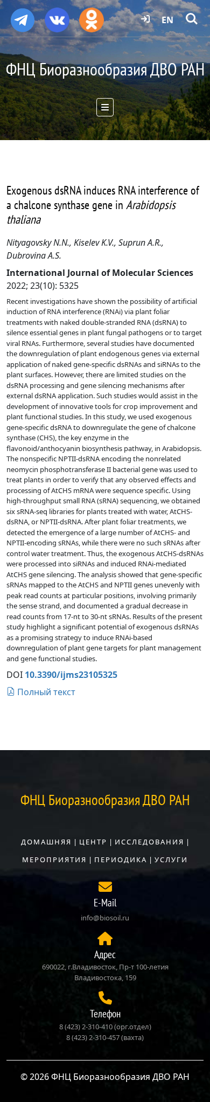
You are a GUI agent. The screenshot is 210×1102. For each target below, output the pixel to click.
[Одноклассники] (91, 16)
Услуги (171, 859)
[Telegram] (22, 15)
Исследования (149, 842)
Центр (93, 842)
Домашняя (46, 842)
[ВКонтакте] (57, 16)
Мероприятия (54, 859)
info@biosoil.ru (105, 918)
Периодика (120, 859)
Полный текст (45, 692)
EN (167, 20)
